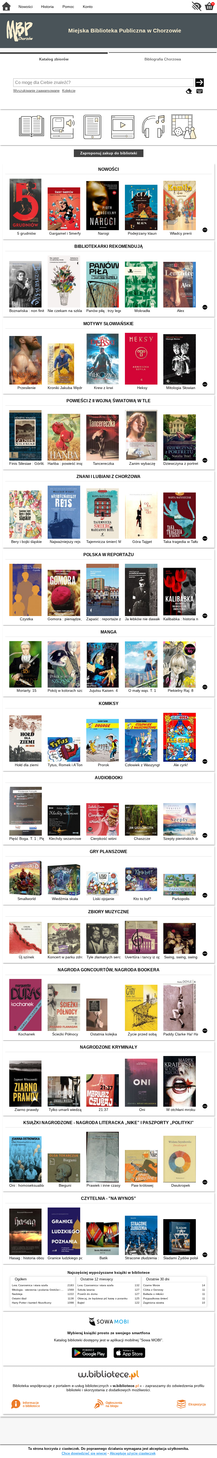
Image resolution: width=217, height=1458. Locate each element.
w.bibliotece (126, 1386)
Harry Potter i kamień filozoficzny (31, 1302)
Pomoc (68, 6)
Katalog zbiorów (54, 59)
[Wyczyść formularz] (189, 91)
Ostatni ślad (19, 1298)
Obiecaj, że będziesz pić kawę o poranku (103, 1298)
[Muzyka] (154, 139)
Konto (88, 6)
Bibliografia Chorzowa (162, 59)
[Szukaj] (199, 82)
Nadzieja (17, 1294)
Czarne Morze (151, 1285)
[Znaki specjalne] (199, 91)
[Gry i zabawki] (185, 139)
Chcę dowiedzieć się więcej (84, 1453)
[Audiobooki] (63, 139)
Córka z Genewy (153, 1289)
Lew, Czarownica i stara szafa (30, 1285)
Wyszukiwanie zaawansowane (36, 91)
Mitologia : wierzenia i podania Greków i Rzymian (41, 1289)
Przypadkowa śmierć (155, 1298)
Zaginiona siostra (153, 1302)
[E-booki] (93, 139)
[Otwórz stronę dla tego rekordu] (26, 204)
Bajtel (81, 1302)
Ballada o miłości (153, 1294)
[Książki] (32, 139)
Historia (47, 6)
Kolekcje (68, 91)
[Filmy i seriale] (124, 139)
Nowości (26, 6)
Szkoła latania (86, 1289)
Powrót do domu (88, 1294)
